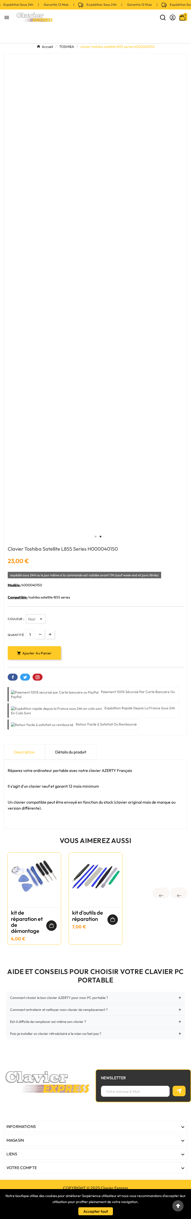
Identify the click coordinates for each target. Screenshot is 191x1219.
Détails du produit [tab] (70, 751)
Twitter (25, 676)
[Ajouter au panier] (51, 925)
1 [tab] (95, 536)
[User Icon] (173, 17)
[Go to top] (178, 1206)
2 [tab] (100, 536)
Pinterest (38, 676)
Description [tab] (24, 751)
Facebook (13, 676)
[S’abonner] (179, 1090)
